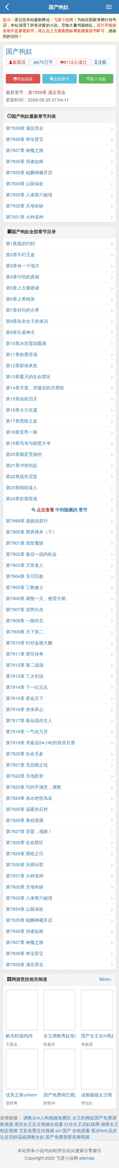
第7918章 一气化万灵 (27, 731)
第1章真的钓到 (20, 243)
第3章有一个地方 (22, 265)
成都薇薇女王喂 (96, 1094)
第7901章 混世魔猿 (24, 543)
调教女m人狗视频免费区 (47, 1117)
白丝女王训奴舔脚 (82, 1124)
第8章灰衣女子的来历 (27, 321)
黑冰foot (99, 1130)
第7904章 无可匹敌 (24, 576)
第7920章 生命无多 (24, 753)
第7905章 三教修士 (24, 587)
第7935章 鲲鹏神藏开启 (29, 172)
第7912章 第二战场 (24, 665)
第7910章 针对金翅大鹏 (29, 642)
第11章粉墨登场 (21, 354)
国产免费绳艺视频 (61, 1094)
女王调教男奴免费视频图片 (70, 1035)
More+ (105, 979)
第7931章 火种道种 (24, 217)
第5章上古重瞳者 (22, 288)
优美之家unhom (21, 1094)
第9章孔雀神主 (20, 332)
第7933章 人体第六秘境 (29, 194)
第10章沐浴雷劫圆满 (26, 343)
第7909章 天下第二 (24, 631)
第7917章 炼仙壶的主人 (29, 720)
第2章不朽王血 (20, 254)
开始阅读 (25, 79)
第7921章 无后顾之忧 (27, 764)
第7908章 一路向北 (24, 620)
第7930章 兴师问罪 (24, 864)
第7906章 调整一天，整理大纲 (36, 598)
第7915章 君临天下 (24, 698)
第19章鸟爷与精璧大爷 (28, 443)
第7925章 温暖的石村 (27, 809)
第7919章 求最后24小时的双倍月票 (40, 742)
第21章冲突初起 (21, 465)
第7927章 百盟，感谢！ (29, 831)
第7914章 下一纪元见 (27, 687)
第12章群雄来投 (21, 365)
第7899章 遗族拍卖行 (27, 520)
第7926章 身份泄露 (24, 820)
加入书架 (98, 79)
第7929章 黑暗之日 (24, 853)
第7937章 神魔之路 (24, 150)
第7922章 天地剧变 (24, 776)
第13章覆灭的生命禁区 (28, 376)
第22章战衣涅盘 (21, 476)
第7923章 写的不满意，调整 (33, 787)
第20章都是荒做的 (24, 454)
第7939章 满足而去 (47, 92)
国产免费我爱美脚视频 (67, 1137)
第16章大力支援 (21, 410)
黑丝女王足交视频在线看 (38, 1124)
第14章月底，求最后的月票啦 (35, 387)
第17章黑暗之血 (21, 421)
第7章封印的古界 (22, 310)
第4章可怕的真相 (22, 276)
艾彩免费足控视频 (36, 1130)
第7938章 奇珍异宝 (24, 139)
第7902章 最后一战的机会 (31, 554)
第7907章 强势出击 (24, 609)
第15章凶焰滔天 (21, 398)
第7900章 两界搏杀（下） (31, 532)
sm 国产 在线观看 (72, 1130)
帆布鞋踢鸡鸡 (19, 1035)
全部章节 (61, 79)
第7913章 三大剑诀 (24, 676)
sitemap (87, 1158)
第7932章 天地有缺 (24, 205)
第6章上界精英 (20, 299)
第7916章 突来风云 (24, 709)
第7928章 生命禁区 (24, 842)
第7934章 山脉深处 (24, 183)
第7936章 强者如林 (24, 161)
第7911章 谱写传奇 (24, 654)
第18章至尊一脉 (21, 432)
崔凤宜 (19, 62)
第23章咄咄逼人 (21, 487)
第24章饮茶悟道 (21, 498)
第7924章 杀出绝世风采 (29, 798)
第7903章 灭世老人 (24, 565)
